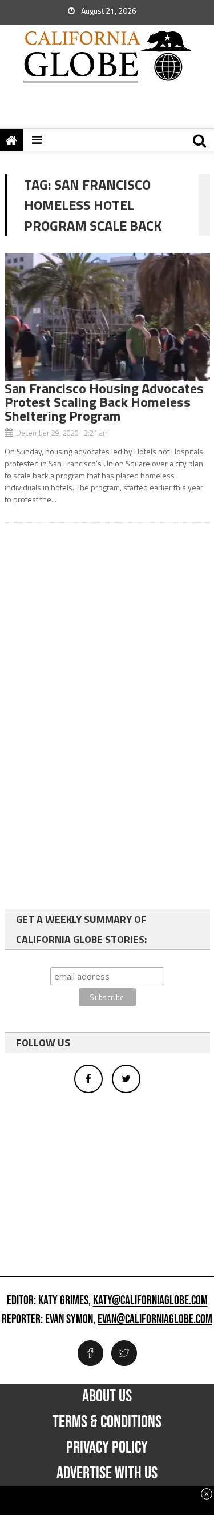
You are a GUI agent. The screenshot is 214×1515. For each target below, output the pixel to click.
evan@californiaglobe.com (155, 1319)
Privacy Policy (107, 1447)
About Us (107, 1396)
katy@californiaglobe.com (150, 1301)
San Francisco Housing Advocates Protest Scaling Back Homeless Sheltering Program (104, 402)
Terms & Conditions (107, 1422)
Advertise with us (107, 1473)
